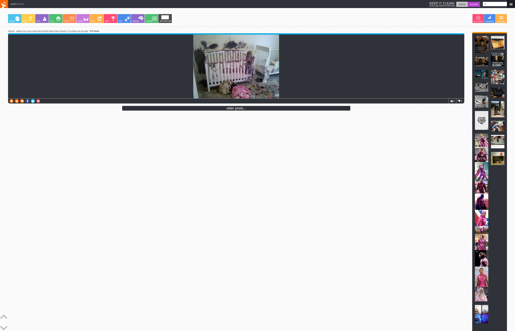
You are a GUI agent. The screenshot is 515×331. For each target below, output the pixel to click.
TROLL (67, 21)
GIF (93, 21)
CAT (120, 21)
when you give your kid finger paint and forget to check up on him (52, 31)
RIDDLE (135, 21)
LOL (52, 21)
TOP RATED (478, 21)
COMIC (149, 21)
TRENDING (489, 21)
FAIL (39, 21)
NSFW (80, 21)
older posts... (236, 108)
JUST (17, 4)
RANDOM (501, 21)
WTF (25, 21)
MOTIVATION (165, 21)
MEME (12, 21)
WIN (107, 21)
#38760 (11, 31)
